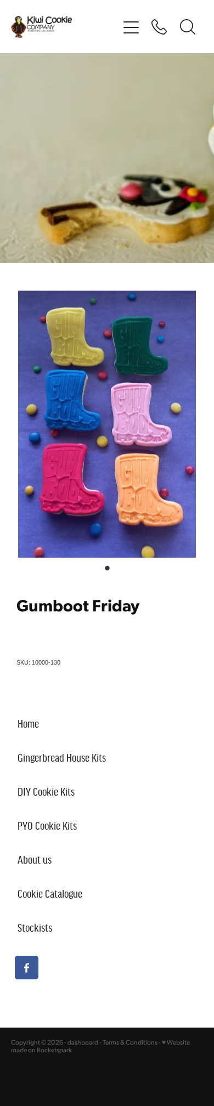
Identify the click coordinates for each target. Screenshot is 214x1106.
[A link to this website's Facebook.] (26, 967)
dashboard (82, 1042)
